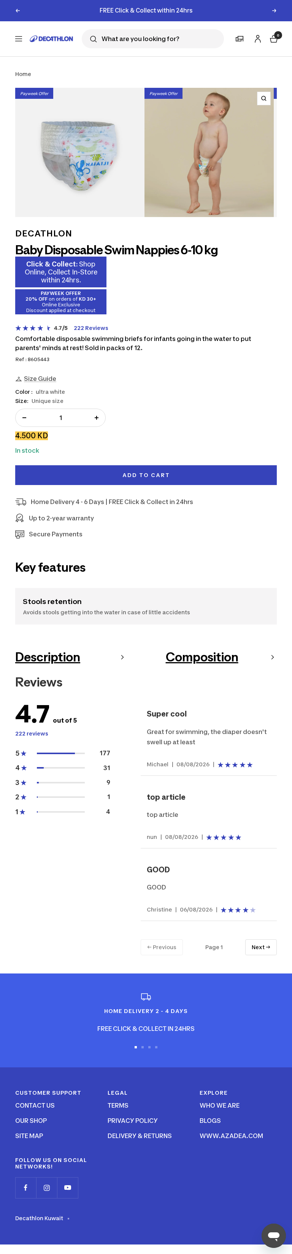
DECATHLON (43, 233)
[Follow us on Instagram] (46, 1187)
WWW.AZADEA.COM (231, 1136)
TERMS (118, 1105)
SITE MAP (29, 1136)
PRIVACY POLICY (133, 1120)
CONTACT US (35, 1105)
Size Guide (40, 378)
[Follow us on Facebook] (25, 1187)
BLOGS (210, 1120)
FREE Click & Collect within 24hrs (146, 10)
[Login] (256, 37)
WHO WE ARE (220, 1105)
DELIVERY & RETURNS (140, 1136)
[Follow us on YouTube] (67, 1187)
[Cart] (273, 37)
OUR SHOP (31, 1120)
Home (23, 74)
